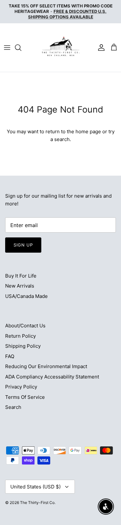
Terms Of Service (25, 397)
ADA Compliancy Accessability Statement (52, 377)
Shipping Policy (23, 346)
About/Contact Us (25, 326)
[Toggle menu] (7, 47)
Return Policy (20, 336)
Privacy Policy (21, 387)
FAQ (9, 356)
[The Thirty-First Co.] (61, 48)
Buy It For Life (20, 276)
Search (13, 407)
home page (88, 131)
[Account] (100, 47)
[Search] (21, 47)
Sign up (23, 244)
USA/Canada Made (26, 296)
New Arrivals (19, 286)
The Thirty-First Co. (37, 502)
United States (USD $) (35, 487)
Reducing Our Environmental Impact (46, 366)
